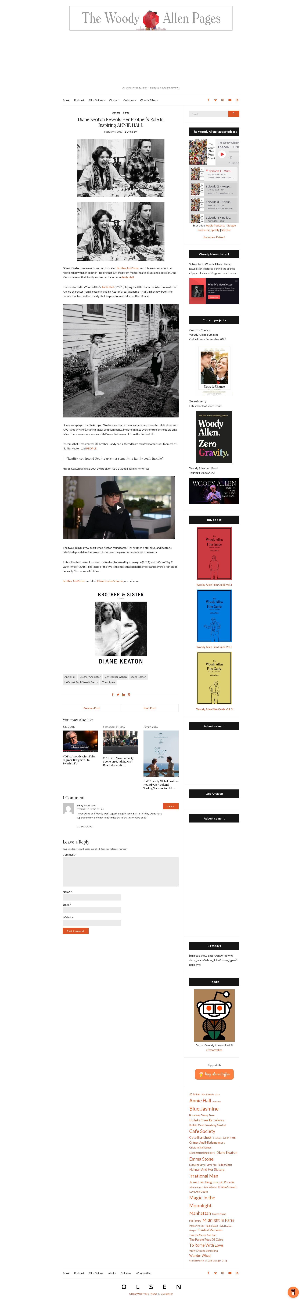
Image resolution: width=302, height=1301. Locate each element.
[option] (214, 174)
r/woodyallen (214, 1049)
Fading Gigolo (225, 1164)
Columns (128, 100)
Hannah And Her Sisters (206, 1169)
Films (126, 112)
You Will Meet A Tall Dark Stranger (205, 1260)
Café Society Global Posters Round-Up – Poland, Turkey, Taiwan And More (160, 784)
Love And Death (198, 1191)
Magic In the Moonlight (202, 1201)
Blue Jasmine (204, 1108)
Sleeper (192, 1230)
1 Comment (131, 131)
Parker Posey (196, 1225)
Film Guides (96, 100)
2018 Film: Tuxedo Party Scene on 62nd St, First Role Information (118, 761)
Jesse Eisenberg (200, 1182)
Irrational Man (203, 1175)
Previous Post (92, 708)
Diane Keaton (138, 676)
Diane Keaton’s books (110, 581)
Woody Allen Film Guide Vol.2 (214, 646)
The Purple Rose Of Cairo (206, 1239)
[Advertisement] (151, 58)
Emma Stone (201, 1158)
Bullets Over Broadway (206, 1120)
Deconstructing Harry (202, 1152)
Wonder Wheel (200, 1255)
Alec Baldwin (208, 1094)
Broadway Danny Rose (201, 1115)
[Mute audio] (233, 157)
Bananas (217, 1101)
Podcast (79, 100)
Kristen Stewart (227, 1187)
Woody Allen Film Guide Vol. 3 (214, 709)
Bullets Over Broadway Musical (207, 1125)
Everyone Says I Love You (203, 1164)
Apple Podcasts (215, 225)
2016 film (194, 1094)
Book (66, 100)
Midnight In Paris (218, 1220)
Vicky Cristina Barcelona (203, 1250)
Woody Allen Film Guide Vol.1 (214, 584)
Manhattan (200, 1213)
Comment (69, 854)
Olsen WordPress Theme (143, 1293)
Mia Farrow (195, 1220)
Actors (116, 112)
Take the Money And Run (202, 1235)
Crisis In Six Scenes (200, 1147)
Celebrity (217, 1138)
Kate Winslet (210, 1187)
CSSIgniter (167, 1293)
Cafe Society (202, 1131)
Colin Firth (229, 1137)
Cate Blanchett (200, 1137)
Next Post (150, 708)
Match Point (219, 1213)
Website (68, 917)
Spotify (215, 230)
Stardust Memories (210, 1230)
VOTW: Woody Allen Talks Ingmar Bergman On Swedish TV (79, 760)
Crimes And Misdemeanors (207, 1142)
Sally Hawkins (226, 1226)
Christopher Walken (116, 676)
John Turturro (195, 1187)
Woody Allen (148, 100)
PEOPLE (91, 448)
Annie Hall (127, 277)
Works (113, 100)
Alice (217, 1094)
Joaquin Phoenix (223, 1182)
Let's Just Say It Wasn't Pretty (81, 682)
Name (67, 891)
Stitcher (226, 230)
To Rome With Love (206, 1245)
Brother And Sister (128, 268)
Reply (170, 806)
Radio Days (212, 1225)
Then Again (108, 682)
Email (67, 904)
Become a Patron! (214, 237)
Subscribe (236, 163)
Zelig (224, 1261)
